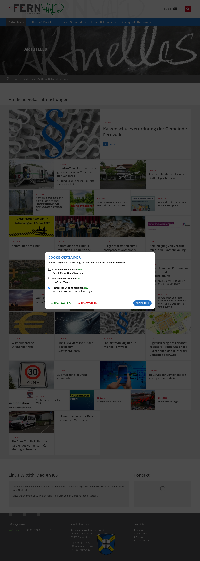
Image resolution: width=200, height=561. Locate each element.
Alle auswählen (61, 303)
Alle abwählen (87, 303)
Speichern (142, 303)
